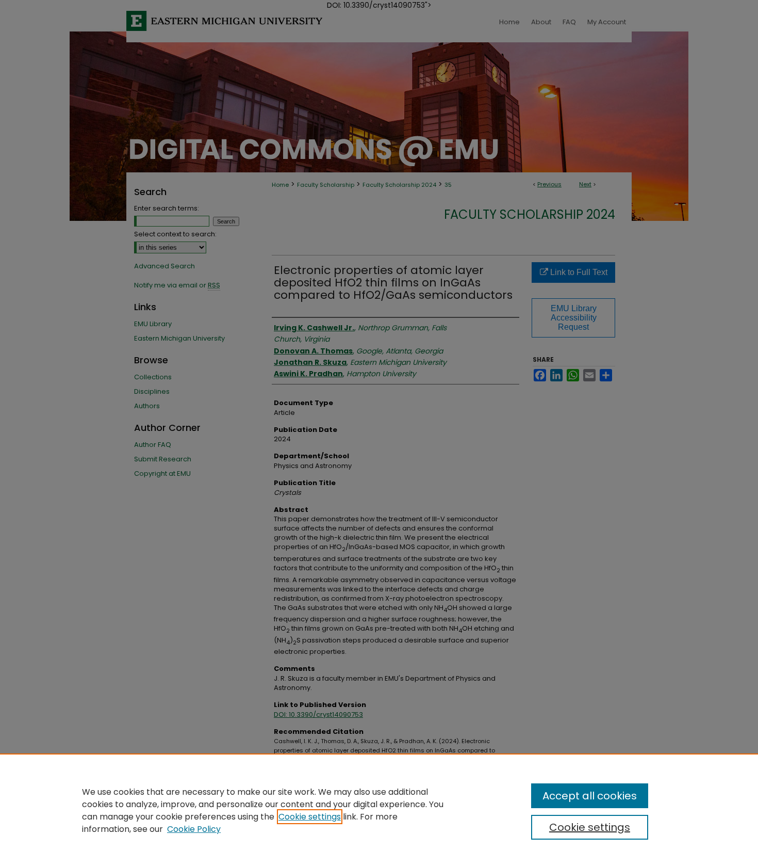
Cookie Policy (194, 829)
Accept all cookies (589, 796)
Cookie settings (309, 817)
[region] (379, 810)
